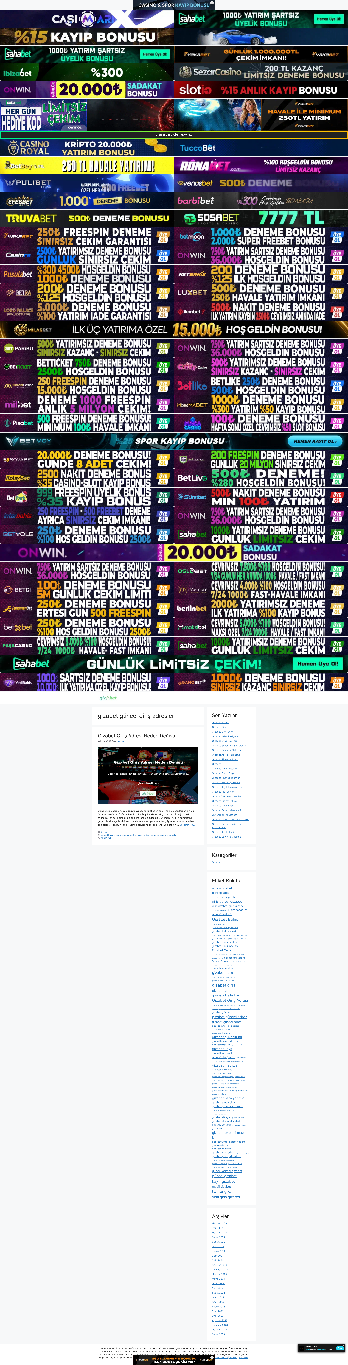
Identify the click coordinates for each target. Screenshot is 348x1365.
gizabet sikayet (221, 1117)
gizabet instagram (221, 1044)
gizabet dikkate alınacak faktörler (223, 977)
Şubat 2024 (218, 1292)
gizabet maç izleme (222, 1069)
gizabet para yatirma (228, 1098)
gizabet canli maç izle (225, 946)
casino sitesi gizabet (224, 897)
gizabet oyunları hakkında (239, 1091)
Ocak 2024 (218, 1297)
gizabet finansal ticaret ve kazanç (223, 981)
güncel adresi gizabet (227, 1171)
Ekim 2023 (218, 1311)
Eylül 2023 (217, 1315)
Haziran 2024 (219, 1274)
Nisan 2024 (218, 1283)
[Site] (87, 236)
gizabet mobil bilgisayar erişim (223, 1077)
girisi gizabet (237, 906)
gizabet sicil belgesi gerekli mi (222, 1114)
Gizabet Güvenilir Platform (226, 750)
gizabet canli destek (224, 942)
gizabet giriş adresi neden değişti (135, 835)
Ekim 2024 (218, 1255)
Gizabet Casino (220, 961)
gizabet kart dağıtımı (239, 1045)
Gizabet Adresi (220, 722)
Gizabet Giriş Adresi (230, 1000)
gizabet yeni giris (243, 1153)
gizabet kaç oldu (223, 1057)
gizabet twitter (219, 1141)
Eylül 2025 (217, 1228)
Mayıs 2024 (218, 1278)
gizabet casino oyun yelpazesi (222, 965)
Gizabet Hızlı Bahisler (223, 791)
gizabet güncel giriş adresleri (164, 835)
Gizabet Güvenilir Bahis (225, 759)
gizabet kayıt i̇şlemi (222, 1053)
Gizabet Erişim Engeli (223, 773)
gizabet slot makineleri (226, 1121)
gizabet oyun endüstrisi (220, 1091)
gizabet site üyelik (238, 1118)
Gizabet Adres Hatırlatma (226, 754)
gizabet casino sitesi (222, 968)
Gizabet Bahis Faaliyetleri (226, 736)
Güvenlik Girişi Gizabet (224, 815)
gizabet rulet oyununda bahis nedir (224, 1110)
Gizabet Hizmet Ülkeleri (225, 801)
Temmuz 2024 (220, 1269)
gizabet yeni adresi (223, 1152)
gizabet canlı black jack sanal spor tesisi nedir (228, 954)
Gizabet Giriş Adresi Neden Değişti (136, 735)
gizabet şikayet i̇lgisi (233, 1167)
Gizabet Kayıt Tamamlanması (228, 787)
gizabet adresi (222, 914)
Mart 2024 (218, 1288)
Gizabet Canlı (221, 950)
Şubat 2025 (218, 1242)
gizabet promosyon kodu (227, 1106)
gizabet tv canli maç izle (228, 1135)
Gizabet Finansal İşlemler (226, 778)
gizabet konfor (217, 1061)
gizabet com (222, 972)
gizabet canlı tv (217, 958)
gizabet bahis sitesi (110, 835)
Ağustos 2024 (219, 1265)
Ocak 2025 (218, 1246)
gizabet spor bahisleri (223, 1125)
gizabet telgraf (240, 1125)
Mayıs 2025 (218, 1237)
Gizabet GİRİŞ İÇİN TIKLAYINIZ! (174, 134)
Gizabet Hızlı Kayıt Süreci (226, 782)
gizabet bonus (219, 938)
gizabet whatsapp (221, 1145)
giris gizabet (219, 906)
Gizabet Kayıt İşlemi (223, 832)
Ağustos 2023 (219, 1320)
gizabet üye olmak (218, 1167)
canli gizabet (221, 893)
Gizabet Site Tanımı (223, 731)
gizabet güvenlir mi (227, 1037)
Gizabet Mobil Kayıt (223, 805)
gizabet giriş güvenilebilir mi (237, 1005)
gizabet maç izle (225, 1065)
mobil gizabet (221, 1186)
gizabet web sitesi (238, 1141)
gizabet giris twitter (225, 995)
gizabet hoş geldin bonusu (225, 1041)
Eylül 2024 (217, 1260)
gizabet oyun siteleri (219, 1094)
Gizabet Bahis (225, 919)
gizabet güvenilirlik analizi (221, 1029)
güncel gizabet (224, 1176)
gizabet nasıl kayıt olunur (236, 1080)
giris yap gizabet (220, 910)
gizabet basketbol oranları (221, 935)
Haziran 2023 (219, 1329)
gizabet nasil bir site (219, 1080)
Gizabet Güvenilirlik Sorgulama (229, 745)
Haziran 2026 (219, 1223)
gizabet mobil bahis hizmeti (221, 1073)
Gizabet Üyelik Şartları (224, 741)
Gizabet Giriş (219, 727)
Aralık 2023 (218, 1302)
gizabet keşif (241, 1058)
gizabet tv (217, 1128)
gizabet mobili (240, 1077)
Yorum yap (106, 838)
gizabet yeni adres (221, 1148)
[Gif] (174, 329)
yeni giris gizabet (226, 1197)
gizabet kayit (222, 1049)
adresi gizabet (222, 888)
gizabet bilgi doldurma (239, 935)
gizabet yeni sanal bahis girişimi (223, 1160)
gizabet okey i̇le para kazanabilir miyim (225, 1084)
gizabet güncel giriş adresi (225, 1026)
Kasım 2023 (218, 1306)
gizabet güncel (221, 1012)
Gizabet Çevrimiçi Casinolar (227, 836)
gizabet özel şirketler (219, 1164)
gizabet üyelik (235, 1163)
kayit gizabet (223, 1181)
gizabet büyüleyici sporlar (237, 939)
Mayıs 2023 (218, 1334)
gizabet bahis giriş (218, 924)
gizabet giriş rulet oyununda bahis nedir (226, 1009)
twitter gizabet (224, 1191)
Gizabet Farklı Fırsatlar (224, 768)
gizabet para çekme (224, 1102)
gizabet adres (238, 909)
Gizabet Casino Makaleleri (226, 810)
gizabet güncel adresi (227, 1022)
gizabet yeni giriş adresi (226, 1156)
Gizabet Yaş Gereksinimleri (227, 796)
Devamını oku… (188, 824)
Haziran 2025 (219, 1232)
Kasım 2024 (218, 1251)
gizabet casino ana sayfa (237, 961)
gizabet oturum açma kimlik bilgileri (224, 1087)
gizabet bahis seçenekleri (225, 927)
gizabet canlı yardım (234, 957)
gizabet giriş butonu (219, 1005)
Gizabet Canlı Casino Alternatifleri (230, 819)
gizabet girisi (222, 991)
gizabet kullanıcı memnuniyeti (233, 1061)
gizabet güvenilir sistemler (221, 1033)
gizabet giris (223, 985)
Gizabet (104, 832)
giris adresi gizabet (227, 901)
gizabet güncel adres (229, 1017)
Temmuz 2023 (220, 1325)
